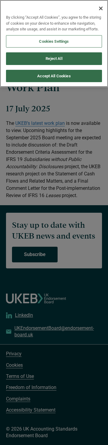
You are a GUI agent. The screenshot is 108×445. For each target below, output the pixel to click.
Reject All (54, 58)
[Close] (100, 8)
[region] (54, 43)
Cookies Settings (54, 41)
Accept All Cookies (53, 76)
